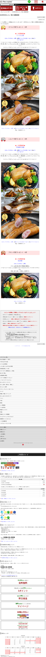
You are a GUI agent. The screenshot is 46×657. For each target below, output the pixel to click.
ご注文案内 (2, 434)
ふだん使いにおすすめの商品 (6, 366)
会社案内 (2, 440)
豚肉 (1, 402)
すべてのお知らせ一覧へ (26, 345)
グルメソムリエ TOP (5, 11)
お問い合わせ (3, 438)
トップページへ (17, 345)
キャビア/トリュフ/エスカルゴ (6, 416)
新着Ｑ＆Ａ (2, 431)
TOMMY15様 (20, 147)
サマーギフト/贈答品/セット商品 (7, 370)
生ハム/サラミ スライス (5, 382)
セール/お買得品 (3, 364)
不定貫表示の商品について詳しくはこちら (9, 557)
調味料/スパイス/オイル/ (5, 418)
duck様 (20, 261)
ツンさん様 (20, 35)
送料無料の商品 (3, 375)
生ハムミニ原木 (3, 386)
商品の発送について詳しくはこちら (8, 521)
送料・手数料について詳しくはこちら (8, 498)
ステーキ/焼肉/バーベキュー (6, 377)
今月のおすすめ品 (4, 361)
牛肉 (1, 400)
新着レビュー (3, 429)
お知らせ (2, 436)
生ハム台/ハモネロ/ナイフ (5, 396)
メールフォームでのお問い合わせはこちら (9, 575)
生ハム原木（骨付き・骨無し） (7, 384)
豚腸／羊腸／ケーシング (5, 393)
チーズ (1, 391)
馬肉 (1, 412)
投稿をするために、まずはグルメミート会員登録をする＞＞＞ (20, 327)
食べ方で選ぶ (3, 373)
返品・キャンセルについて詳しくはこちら (9, 541)
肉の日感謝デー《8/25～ (5, 359)
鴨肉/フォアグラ (3, 409)
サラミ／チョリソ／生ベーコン (7, 389)
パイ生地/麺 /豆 (3, 421)
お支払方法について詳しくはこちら (8, 470)
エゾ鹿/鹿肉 (2, 405)
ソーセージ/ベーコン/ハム (5, 380)
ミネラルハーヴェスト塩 (5, 423)
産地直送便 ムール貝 (4, 368)
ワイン (1, 398)
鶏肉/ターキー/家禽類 (4, 414)
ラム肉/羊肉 (2, 407)
